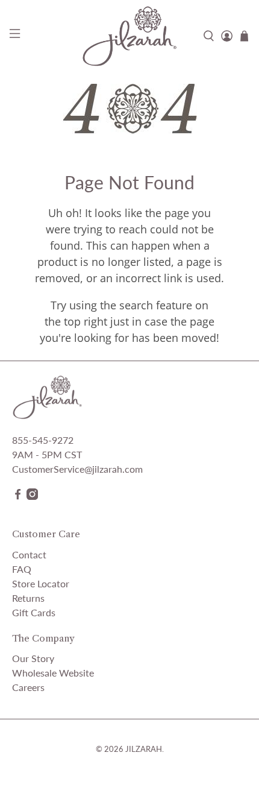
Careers (28, 687)
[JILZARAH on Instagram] (32, 496)
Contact (29, 554)
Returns (28, 598)
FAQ (21, 569)
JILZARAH (143, 749)
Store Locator (40, 583)
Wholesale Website (53, 672)
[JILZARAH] (130, 36)
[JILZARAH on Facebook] (17, 496)
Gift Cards (33, 612)
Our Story (33, 658)
